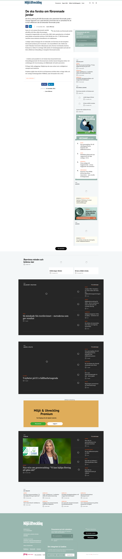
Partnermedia (32, 549)
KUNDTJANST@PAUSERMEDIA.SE (35, 540)
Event (83, 3)
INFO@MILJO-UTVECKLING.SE (35, 542)
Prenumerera (58, 3)
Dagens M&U (65, 3)
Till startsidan (61, 248)
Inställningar (52, 555)
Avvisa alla (61, 555)
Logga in (55, 423)
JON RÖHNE (26, 535)
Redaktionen (26, 549)
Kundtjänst (45, 554)
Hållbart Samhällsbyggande (75, 3)
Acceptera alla (70, 555)
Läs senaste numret (90, 533)
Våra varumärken (38, 554)
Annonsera (39, 549)
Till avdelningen (94, 284)
